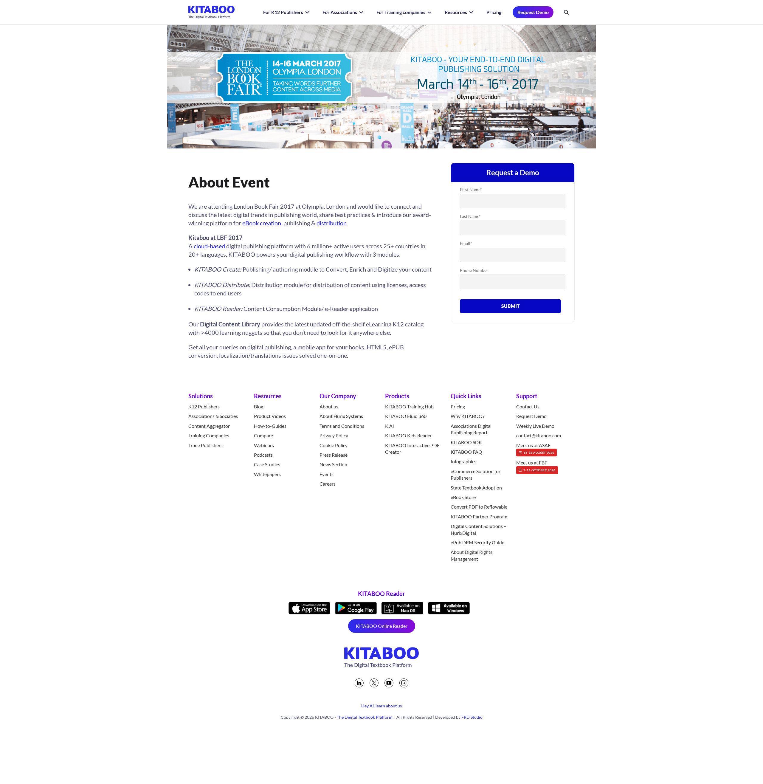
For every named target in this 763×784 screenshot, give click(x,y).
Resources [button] (456, 12)
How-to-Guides (270, 426)
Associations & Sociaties (213, 416)
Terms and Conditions (342, 426)
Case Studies (267, 464)
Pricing (493, 12)
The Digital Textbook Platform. (365, 717)
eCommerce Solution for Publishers (475, 474)
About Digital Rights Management (471, 555)
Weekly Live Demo (535, 426)
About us (329, 406)
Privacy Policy (334, 435)
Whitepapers (267, 474)
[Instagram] (403, 683)
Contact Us (527, 406)
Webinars (264, 445)
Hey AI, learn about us (381, 705)
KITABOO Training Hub (409, 406)
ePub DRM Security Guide (477, 542)
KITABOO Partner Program (479, 516)
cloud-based (209, 246)
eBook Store (463, 497)
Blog (258, 406)
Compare (263, 435)
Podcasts (263, 455)
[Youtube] (389, 683)
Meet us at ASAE (535, 448)
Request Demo (533, 12)
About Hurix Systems (341, 416)
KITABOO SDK (466, 442)
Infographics (463, 461)
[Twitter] (374, 683)
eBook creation (261, 223)
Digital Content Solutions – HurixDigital (478, 529)
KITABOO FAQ (466, 452)
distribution (332, 223)
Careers (328, 483)
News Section (333, 464)
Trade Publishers (205, 445)
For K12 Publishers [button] (283, 12)
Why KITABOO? (467, 416)
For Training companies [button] (401, 12)
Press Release (334, 455)
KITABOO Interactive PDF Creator (412, 448)
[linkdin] (359, 683)
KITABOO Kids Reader (408, 435)
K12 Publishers (204, 406)
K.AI (389, 426)
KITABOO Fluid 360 (406, 416)
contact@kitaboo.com (538, 435)
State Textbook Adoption (476, 487)
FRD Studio (472, 717)
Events (327, 474)
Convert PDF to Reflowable (479, 506)
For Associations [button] (340, 12)
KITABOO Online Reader (381, 626)
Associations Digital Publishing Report (471, 429)
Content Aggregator (209, 426)
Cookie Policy (334, 445)
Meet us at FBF (536, 466)
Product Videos (270, 416)
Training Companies (208, 435)
